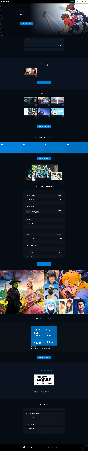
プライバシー (53, 447)
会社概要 (51, 447)
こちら (35, 212)
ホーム (49, 447)
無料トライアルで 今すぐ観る (81, 1)
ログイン (73, 1)
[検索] (70, 1)
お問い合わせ (56, 447)
